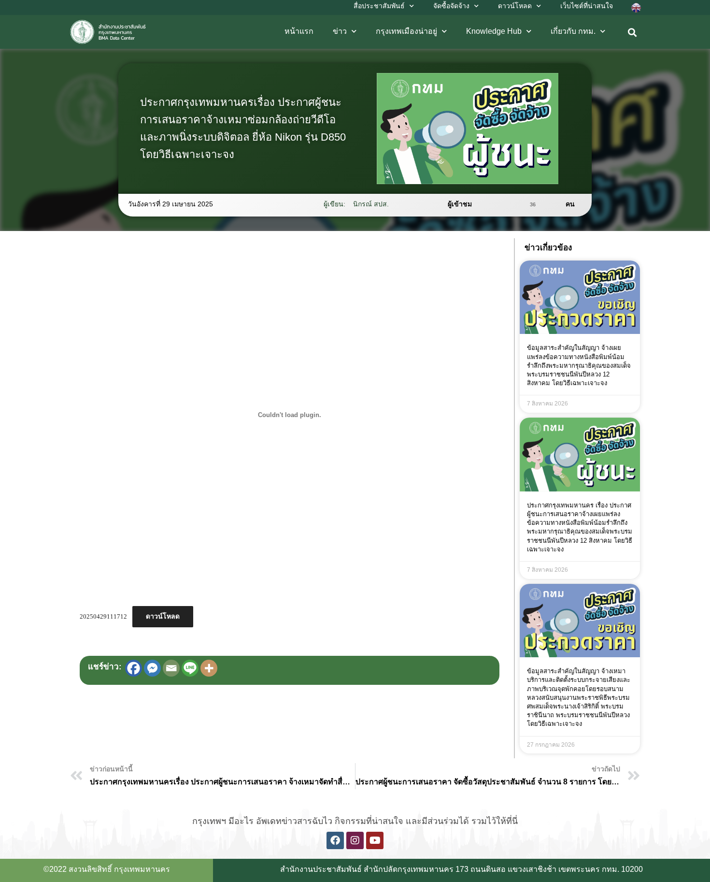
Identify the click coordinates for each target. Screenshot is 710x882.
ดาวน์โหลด (163, 616)
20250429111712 (103, 616)
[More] (208, 668)
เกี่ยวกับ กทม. (573, 31)
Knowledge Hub (494, 31)
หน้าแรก (298, 31)
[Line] (190, 668)
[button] (632, 33)
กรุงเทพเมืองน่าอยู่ (406, 31)
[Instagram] (355, 840)
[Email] (171, 668)
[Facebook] (133, 668)
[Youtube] (374, 840)
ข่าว (340, 31)
